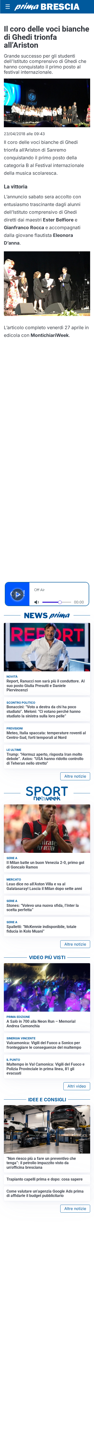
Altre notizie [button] (75, 776)
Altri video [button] (76, 1086)
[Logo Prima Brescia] (47, 7)
